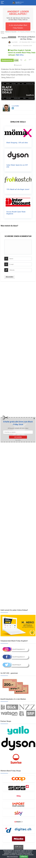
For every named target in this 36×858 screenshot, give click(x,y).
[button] (18, 423)
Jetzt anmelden (18, 437)
